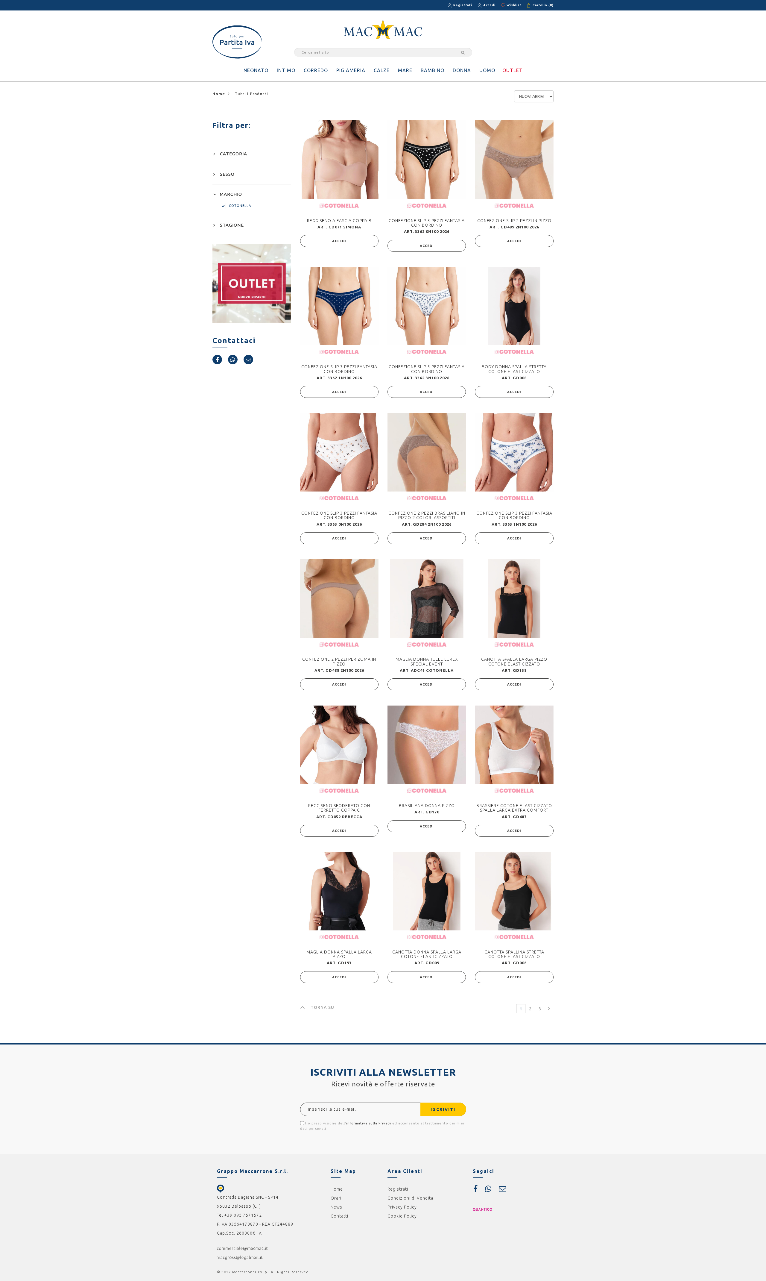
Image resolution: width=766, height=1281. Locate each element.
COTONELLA (240, 205)
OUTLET (512, 70)
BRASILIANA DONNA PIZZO (427, 805)
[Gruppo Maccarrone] (383, 29)
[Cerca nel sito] (462, 52)
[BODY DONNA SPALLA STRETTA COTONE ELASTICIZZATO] (514, 306)
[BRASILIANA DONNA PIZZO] (426, 744)
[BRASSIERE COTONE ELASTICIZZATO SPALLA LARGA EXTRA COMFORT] (514, 744)
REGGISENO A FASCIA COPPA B (339, 220)
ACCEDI (339, 241)
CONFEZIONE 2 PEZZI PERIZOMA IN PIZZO (339, 661)
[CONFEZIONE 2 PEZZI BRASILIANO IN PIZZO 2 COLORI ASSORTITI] (426, 452)
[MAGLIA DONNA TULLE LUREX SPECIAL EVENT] (426, 598)
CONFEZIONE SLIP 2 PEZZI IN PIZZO (514, 220)
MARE (405, 70)
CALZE (382, 70)
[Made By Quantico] (482, 1209)
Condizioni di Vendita (410, 1198)
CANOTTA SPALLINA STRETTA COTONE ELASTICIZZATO (514, 954)
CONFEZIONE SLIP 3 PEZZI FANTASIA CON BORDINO (427, 223)
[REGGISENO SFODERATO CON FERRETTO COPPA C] (339, 744)
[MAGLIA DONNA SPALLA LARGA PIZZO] (339, 891)
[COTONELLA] (339, 205)
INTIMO (286, 70)
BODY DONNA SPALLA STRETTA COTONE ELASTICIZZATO (514, 369)
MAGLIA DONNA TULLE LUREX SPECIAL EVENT (427, 661)
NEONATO (256, 70)
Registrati (462, 5)
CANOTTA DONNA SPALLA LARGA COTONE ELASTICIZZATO (426, 954)
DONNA (462, 70)
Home (337, 1189)
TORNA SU (322, 1007)
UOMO (487, 70)
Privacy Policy (402, 1207)
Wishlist (514, 5)
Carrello (543, 5)
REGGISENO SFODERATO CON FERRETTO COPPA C (339, 807)
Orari (336, 1198)
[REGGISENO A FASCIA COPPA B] (339, 159)
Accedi (489, 5)
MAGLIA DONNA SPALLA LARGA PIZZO (339, 954)
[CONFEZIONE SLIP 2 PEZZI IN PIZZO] (514, 159)
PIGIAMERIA (350, 70)
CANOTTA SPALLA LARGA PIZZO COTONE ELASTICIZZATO (514, 661)
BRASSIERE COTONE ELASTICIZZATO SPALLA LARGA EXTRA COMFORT (514, 807)
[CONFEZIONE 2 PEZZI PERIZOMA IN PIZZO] (339, 598)
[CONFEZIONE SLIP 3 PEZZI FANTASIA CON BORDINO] (426, 159)
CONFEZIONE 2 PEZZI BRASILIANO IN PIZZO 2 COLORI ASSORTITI (426, 515)
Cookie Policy (402, 1216)
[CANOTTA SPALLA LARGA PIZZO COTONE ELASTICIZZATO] (514, 598)
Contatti (339, 1216)
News (336, 1207)
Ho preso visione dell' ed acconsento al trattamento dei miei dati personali (382, 1125)
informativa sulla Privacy (368, 1123)
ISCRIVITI (443, 1109)
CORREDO (316, 70)
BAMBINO (432, 70)
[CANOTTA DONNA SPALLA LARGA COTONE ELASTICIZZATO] (426, 891)
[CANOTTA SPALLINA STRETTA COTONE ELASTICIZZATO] (514, 891)
